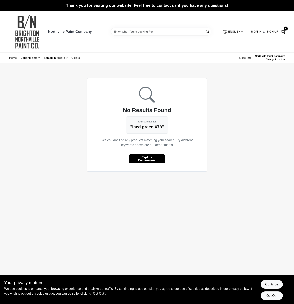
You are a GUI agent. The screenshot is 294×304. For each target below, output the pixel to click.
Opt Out (271, 295)
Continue (271, 284)
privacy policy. (239, 288)
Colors (75, 57)
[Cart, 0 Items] (283, 31)
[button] (232, 31)
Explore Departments (147, 159)
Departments (28, 57)
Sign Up (272, 31)
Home (13, 57)
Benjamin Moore (54, 57)
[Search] (208, 31)
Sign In (256, 31)
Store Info (245, 57)
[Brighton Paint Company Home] (27, 32)
